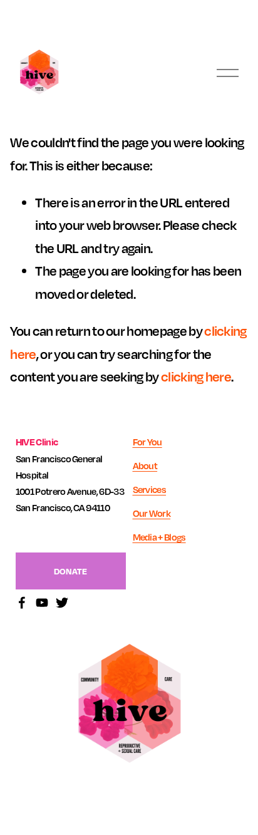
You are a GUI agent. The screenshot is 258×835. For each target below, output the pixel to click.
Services (150, 489)
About (145, 465)
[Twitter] (62, 602)
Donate (70, 571)
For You (147, 441)
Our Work (152, 513)
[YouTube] (42, 602)
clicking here (196, 376)
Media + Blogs (159, 536)
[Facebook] (22, 602)
